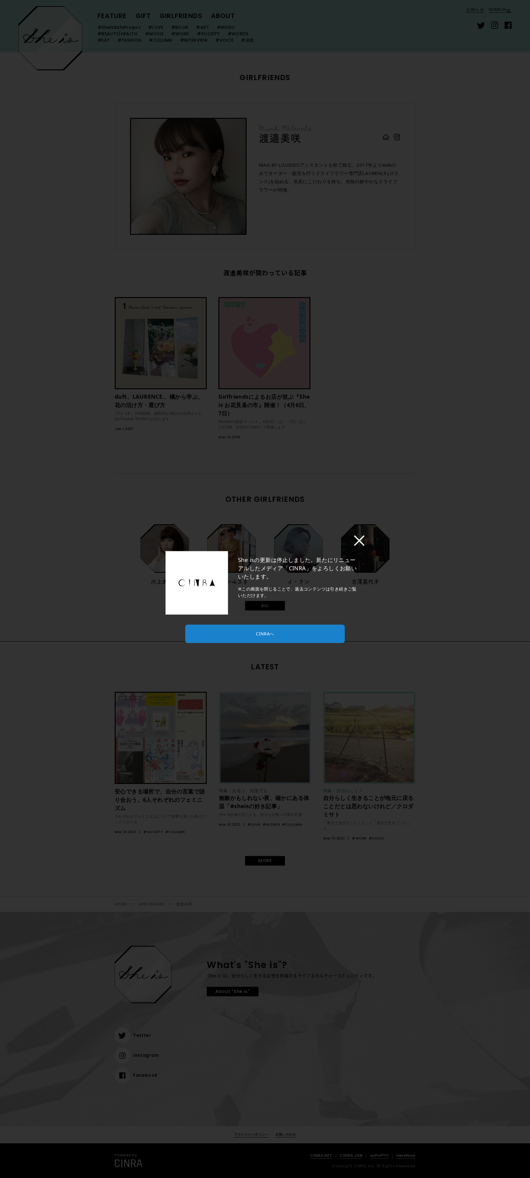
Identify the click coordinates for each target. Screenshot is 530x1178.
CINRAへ (265, 634)
